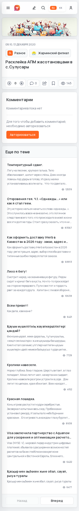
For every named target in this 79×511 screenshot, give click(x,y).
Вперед (57, 500)
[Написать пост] (34, 8)
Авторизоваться (22, 135)
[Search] (43, 8)
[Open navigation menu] (8, 8)
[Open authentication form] (71, 8)
